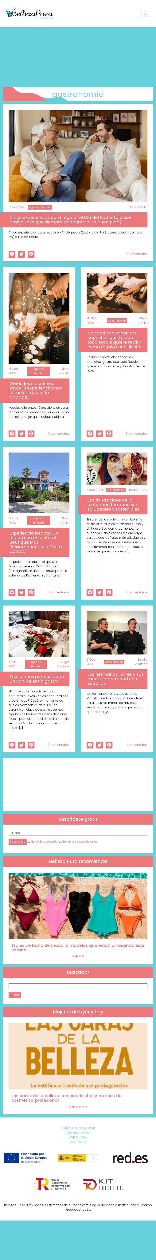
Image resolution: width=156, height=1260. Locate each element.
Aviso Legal (78, 1137)
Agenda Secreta (40, 207)
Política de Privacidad (78, 1128)
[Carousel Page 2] (76, 956)
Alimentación (117, 320)
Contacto (78, 1142)
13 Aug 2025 (13, 520)
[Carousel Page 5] (83, 1107)
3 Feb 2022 (12, 664)
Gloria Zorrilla (137, 207)
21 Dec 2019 (91, 661)
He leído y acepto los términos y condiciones (64, 841)
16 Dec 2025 (13, 371)
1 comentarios (137, 745)
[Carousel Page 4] (83, 956)
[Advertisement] (78, 55)
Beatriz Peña (138, 490)
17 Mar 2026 (17, 207)
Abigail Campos (63, 664)
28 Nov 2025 (92, 320)
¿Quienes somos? (78, 1133)
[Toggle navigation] (145, 14)
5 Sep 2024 (95, 490)
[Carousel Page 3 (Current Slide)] (80, 956)
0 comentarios (136, 254)
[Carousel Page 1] (73, 956)
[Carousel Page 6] (86, 1107)
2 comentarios (58, 745)
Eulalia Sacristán (140, 661)
